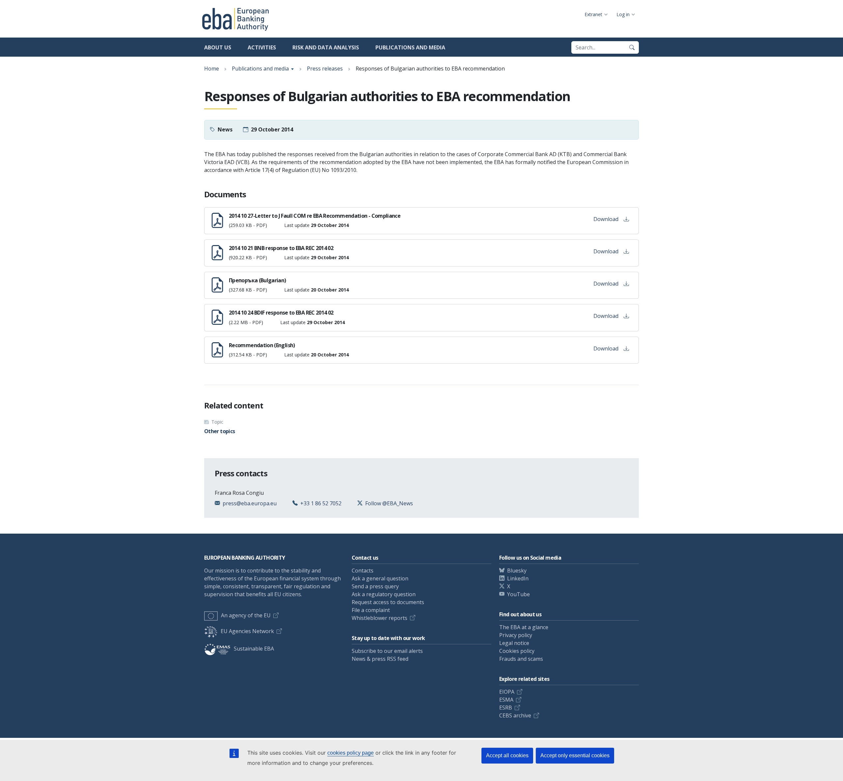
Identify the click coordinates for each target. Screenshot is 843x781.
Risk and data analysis (325, 47)
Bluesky (517, 570)
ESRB (505, 707)
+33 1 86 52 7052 (320, 503)
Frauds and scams (521, 658)
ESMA (506, 699)
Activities (262, 47)
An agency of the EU (246, 615)
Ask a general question (380, 578)
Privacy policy (515, 635)
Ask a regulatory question (384, 594)
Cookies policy (516, 651)
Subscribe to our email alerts (387, 651)
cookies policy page (350, 753)
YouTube (518, 594)
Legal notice (514, 643)
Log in (623, 14)
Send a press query (375, 586)
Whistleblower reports (379, 618)
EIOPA (506, 691)
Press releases (325, 68)
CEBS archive (515, 715)
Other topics (219, 431)
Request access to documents (388, 602)
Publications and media (410, 47)
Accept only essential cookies (575, 755)
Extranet (593, 14)
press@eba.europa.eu (250, 503)
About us (217, 47)
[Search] (632, 47)
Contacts (362, 570)
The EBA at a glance (523, 627)
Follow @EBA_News (389, 503)
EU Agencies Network (247, 631)
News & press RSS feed (380, 658)
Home (211, 68)
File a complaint (371, 610)
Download (605, 219)
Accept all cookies (507, 755)
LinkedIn (518, 578)
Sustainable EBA (254, 648)
